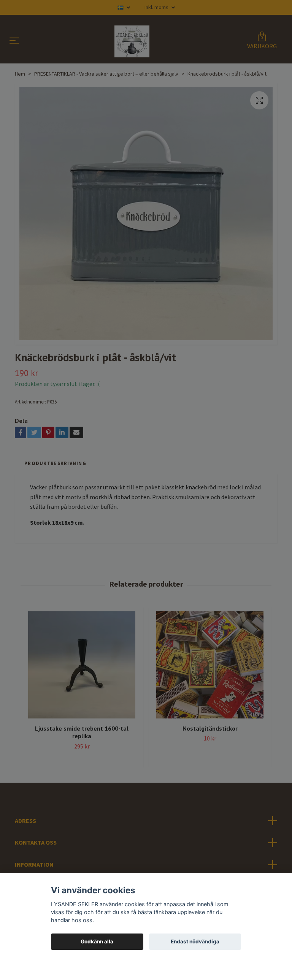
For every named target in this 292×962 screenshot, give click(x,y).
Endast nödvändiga (195, 941)
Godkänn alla (97, 941)
